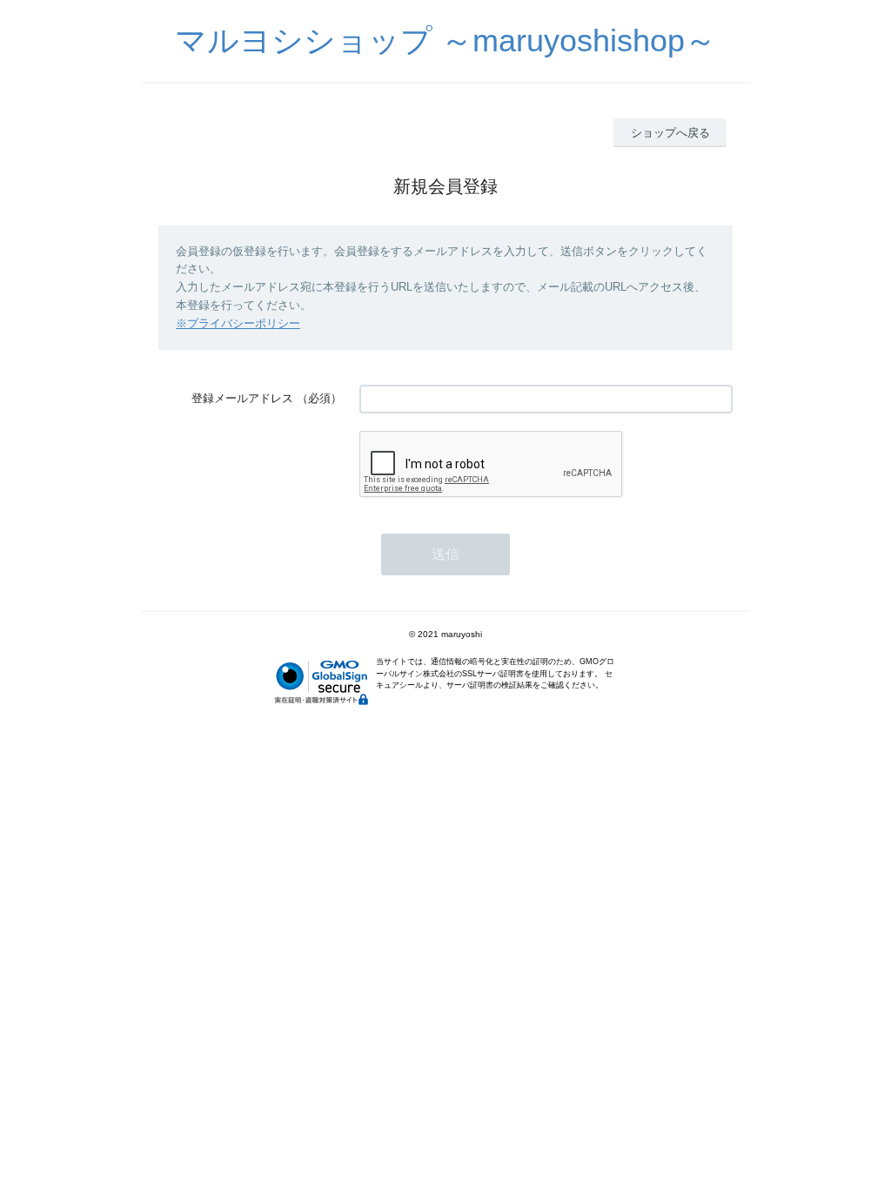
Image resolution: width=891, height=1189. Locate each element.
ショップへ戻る (670, 132)
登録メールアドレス (242, 398)
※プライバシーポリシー (238, 323)
